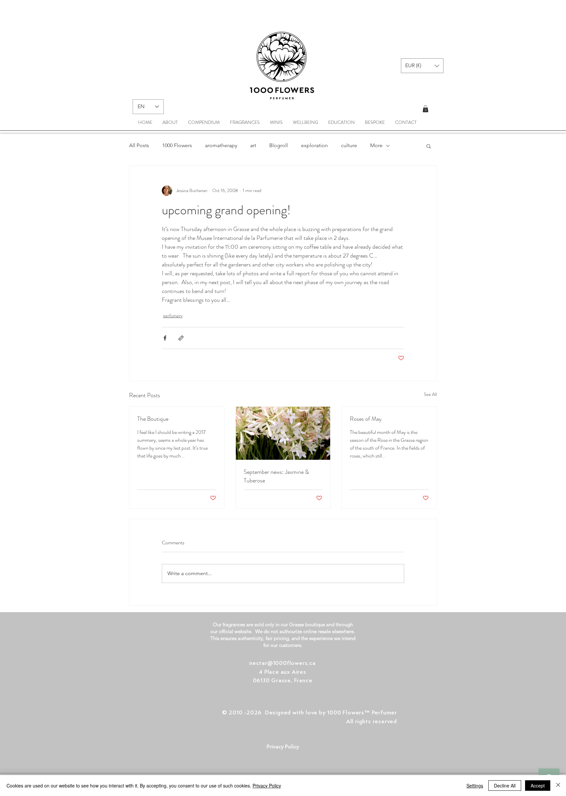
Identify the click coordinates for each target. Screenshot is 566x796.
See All (430, 394)
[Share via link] (181, 338)
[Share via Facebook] (165, 338)
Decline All (505, 785)
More (376, 145)
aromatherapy (221, 145)
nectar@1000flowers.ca (282, 662)
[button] (422, 65)
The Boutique (152, 419)
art (253, 145)
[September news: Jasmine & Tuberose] (283, 433)
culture (349, 145)
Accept (538, 785)
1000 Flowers (177, 145)
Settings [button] (474, 785)
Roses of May (366, 419)
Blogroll (278, 145)
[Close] (558, 785)
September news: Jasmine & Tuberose (276, 476)
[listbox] (422, 65)
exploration (314, 145)
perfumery (172, 315)
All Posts (139, 145)
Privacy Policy (267, 785)
